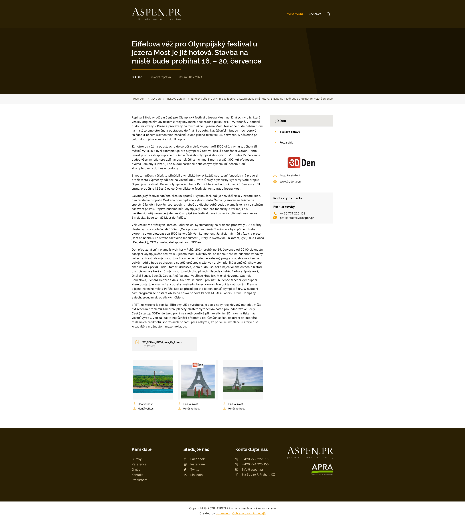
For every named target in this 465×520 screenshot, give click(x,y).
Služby (136, 459)
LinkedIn (196, 475)
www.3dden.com (291, 181)
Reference (139, 464)
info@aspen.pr (252, 469)
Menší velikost (146, 408)
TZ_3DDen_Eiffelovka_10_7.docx (162, 344)
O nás (136, 469)
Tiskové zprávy (176, 98)
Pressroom (294, 14)
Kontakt (315, 14)
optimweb (223, 513)
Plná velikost (145, 404)
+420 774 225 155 (255, 464)
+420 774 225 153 (292, 213)
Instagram (197, 464)
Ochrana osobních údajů (249, 513)
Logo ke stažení (290, 175)
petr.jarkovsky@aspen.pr (297, 218)
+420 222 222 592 (255, 459)
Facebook (197, 459)
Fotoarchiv (286, 142)
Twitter (195, 469)
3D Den (156, 98)
